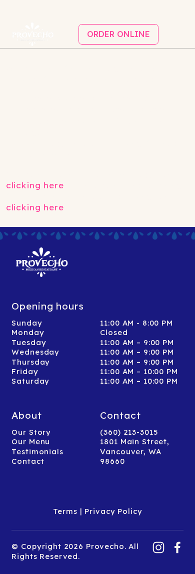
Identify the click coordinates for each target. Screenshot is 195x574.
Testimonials (37, 451)
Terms (65, 511)
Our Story (31, 432)
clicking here (35, 185)
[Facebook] (178, 547)
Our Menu (31, 441)
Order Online (118, 34)
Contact (28, 461)
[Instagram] (158, 547)
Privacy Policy (113, 511)
